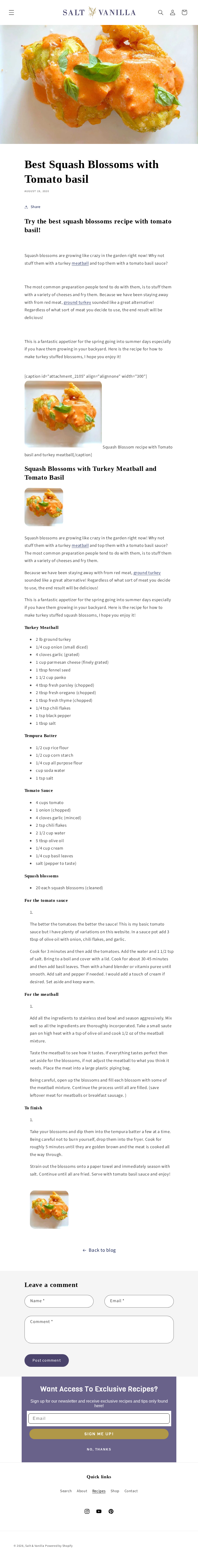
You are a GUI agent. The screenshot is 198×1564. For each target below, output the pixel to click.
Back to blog (102, 1250)
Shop (115, 1491)
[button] (11, 12)
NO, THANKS (99, 1449)
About (82, 1491)
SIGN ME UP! (99, 1434)
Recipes (98, 1491)
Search (66, 1491)
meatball (80, 545)
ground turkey (147, 573)
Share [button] (35, 207)
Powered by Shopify (58, 1546)
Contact (131, 1491)
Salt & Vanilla (34, 1546)
